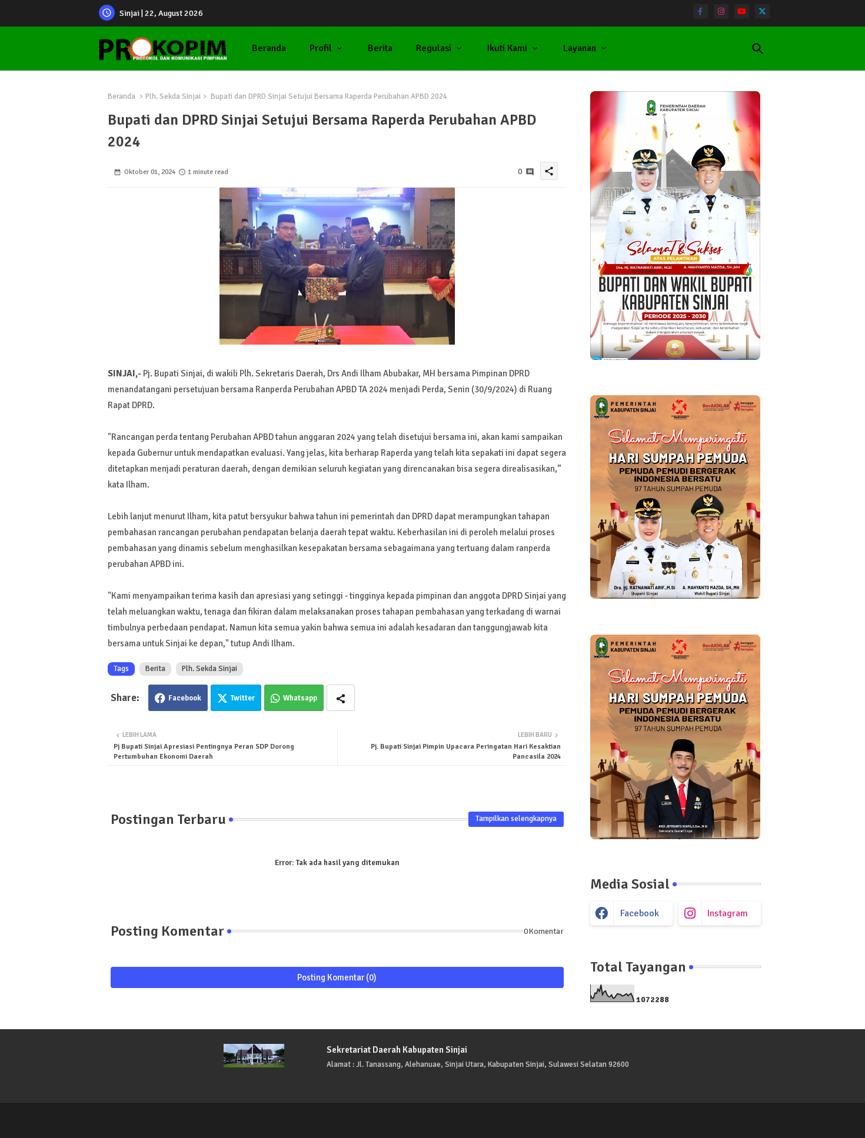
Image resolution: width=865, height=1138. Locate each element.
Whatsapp (300, 698)
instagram (727, 913)
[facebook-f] (700, 11)
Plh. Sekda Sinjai (173, 96)
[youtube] (741, 11)
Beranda (269, 48)
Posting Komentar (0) (337, 977)
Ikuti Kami (507, 48)
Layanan (579, 48)
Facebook (184, 698)
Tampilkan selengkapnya (516, 818)
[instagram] (721, 11)
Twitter (243, 698)
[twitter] (762, 11)
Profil (321, 48)
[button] (758, 49)
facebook (639, 913)
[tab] (269, 48)
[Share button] (341, 698)
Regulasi (433, 48)
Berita (380, 48)
